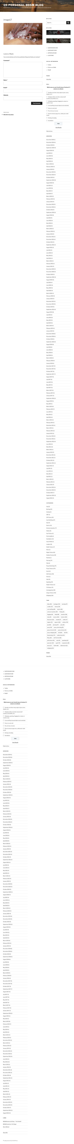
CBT (47, 514)
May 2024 (48, 158)
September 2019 (50, 309)
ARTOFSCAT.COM (52, 53)
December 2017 (50, 366)
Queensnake (51, 635)
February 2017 (49, 393)
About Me (48, 79)
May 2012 (48, 446)
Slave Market (6, 1126)
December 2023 (50, 172)
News (47, 549)
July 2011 (48, 468)
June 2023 (48, 188)
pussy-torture (62, 630)
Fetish (47, 530)
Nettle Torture (49, 547)
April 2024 (48, 161)
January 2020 (49, 298)
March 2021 (49, 261)
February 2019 (49, 328)
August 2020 (49, 279)
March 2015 (49, 406)
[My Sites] (58, 34)
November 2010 (50, 490)
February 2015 (49, 409)
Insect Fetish (49, 541)
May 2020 (48, 287)
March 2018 (49, 358)
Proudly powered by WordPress (10, 1140)
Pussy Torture (49, 568)
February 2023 (49, 199)
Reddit (49, 70)
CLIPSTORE (51, 55)
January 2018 (49, 363)
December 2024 (50, 139)
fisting (61, 611)
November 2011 (50, 457)
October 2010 (49, 492)
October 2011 (49, 460)
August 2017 (49, 376)
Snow (47, 576)
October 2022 (49, 209)
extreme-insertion (52, 611)
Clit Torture (49, 517)
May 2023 (48, 190)
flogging (50, 614)
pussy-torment (51, 630)
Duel (47, 522)
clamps (57, 606)
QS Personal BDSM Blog (23, 5)
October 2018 (49, 339)
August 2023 (49, 182)
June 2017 (48, 382)
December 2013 (50, 425)
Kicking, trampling (52, 117)
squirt (58, 643)
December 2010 (50, 487)
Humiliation (50, 120)
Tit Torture (48, 587)
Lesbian (48, 544)
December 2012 (50, 436)
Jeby (49, 617)
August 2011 (49, 465)
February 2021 (49, 263)
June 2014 (48, 411)
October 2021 (49, 242)
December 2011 (50, 455)
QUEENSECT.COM (52, 50)
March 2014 (49, 420)
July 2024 (48, 153)
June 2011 (48, 471)
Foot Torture (49, 533)
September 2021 (50, 244)
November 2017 (50, 368)
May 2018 (48, 352)
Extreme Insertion (50, 528)
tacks (49, 645)
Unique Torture (49, 592)
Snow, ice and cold (52, 108)
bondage (57, 604)
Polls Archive (49, 131)
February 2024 (49, 166)
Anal (47, 506)
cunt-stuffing (51, 609)
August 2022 (49, 215)
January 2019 (49, 331)
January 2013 (49, 433)
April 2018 (48, 355)
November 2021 (50, 239)
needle (58, 619)
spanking (65, 640)
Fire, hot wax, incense (53, 110)
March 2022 (49, 228)
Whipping (48, 595)
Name (5, 80)
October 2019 (49, 306)
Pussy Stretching (50, 565)
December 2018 (50, 333)
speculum (50, 643)
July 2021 (48, 250)
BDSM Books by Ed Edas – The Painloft (12, 1121)
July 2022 (48, 217)
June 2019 (48, 317)
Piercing (48, 560)
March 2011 (49, 479)
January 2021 (49, 266)
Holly (57, 614)
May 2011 (48, 473)
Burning (48, 509)
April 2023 (48, 193)
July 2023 (48, 185)
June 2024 (48, 155)
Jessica (56, 617)
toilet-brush (64, 645)
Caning (48, 512)
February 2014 (49, 422)
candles (50, 606)
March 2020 (49, 293)
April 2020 (48, 290)
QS (60, 632)
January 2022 (49, 234)
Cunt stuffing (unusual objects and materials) (58, 105)
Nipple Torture (49, 552)
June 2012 (48, 444)
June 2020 (48, 285)
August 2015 (49, 401)
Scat (47, 571)
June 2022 (48, 220)
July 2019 (48, 314)
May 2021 (48, 255)
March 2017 (49, 390)
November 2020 (50, 271)
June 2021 (48, 252)
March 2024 (49, 164)
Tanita (56, 645)
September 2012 (50, 441)
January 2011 (49, 484)
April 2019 (48, 323)
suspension (65, 643)
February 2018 (49, 360)
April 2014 (48, 417)
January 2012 (49, 452)
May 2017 (48, 384)
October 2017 (49, 371)
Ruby (49, 637)
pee (49, 624)
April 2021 (48, 258)
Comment (6, 60)
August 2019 (49, 312)
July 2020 (48, 282)
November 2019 (50, 304)
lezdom (64, 617)
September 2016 (50, 398)
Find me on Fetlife (52, 67)
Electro (48, 525)
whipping (50, 648)
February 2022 (49, 231)
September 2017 (50, 374)
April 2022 (48, 226)
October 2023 (49, 177)
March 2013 (49, 428)
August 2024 (49, 150)
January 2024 (49, 169)
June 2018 (48, 349)
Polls (47, 563)
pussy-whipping (51, 632)
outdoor (65, 622)
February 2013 (49, 430)
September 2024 (50, 147)
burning (64, 604)
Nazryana (50, 619)
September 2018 (50, 341)
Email (5, 87)
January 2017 (49, 395)
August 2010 (49, 498)
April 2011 (48, 476)
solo (58, 640)
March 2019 (49, 325)
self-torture (50, 640)
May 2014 (48, 414)
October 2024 (49, 145)
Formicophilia (49, 536)
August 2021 (49, 247)
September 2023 (50, 180)
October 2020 (49, 274)
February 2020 (49, 296)
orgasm (57, 622)
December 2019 (50, 301)
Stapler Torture (49, 584)
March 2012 (49, 449)
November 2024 (50, 142)
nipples (50, 622)
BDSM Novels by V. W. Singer (9, 1124)
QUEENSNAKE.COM (53, 47)
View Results (58, 127)
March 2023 (49, 196)
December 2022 (50, 204)
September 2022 (50, 212)
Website (5, 95)
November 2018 (50, 336)
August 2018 (49, 344)
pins (62, 624)
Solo (47, 579)
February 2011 (49, 481)
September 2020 (50, 277)
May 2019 (48, 320)
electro (60, 609)
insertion (64, 614)
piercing (56, 624)
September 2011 (50, 463)
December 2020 (50, 269)
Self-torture (49, 574)
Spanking (48, 582)
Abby (49, 604)
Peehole (48, 557)
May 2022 (48, 223)
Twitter (49, 64)
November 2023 (50, 174)
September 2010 (50, 495)
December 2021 (50, 236)
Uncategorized (49, 590)
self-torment (57, 637)
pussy (49, 627)
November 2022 (50, 207)
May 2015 (48, 403)
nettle (65, 619)
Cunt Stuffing (49, 520)
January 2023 (49, 201)
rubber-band (61, 635)
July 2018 (48, 347)
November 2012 (50, 438)
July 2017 (48, 379)
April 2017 (48, 387)
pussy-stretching (59, 627)
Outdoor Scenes (50, 555)
